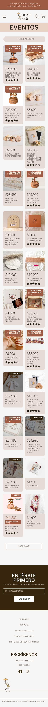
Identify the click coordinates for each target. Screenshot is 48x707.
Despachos (24, 619)
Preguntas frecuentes (24, 630)
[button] (5, 16)
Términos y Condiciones (24, 636)
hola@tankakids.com (24, 660)
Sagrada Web (40, 701)
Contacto (24, 625)
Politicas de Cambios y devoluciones (24, 642)
